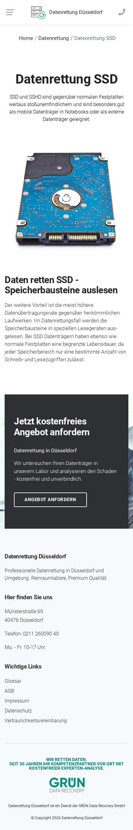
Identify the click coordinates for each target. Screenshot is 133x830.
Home (26, 38)
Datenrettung (53, 38)
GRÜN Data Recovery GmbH (102, 806)
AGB (9, 691)
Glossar (13, 681)
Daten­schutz (18, 711)
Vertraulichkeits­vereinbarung (36, 721)
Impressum (17, 701)
